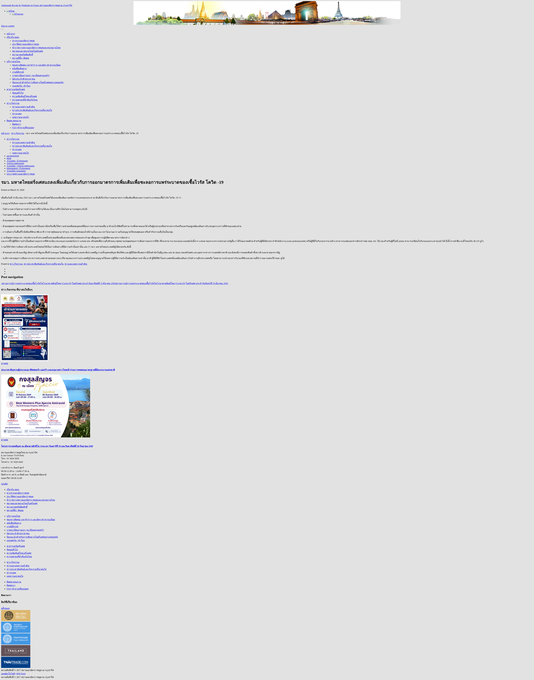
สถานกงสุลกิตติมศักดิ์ (22, 54)
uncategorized (13, 156)
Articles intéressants (15, 163)
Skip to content (7, 26)
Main (9, 158)
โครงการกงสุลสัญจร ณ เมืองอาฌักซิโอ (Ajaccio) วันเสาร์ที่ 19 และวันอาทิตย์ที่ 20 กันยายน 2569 (47, 446)
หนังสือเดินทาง (19, 68)
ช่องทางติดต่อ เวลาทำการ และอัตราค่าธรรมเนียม (36, 65)
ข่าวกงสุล (17, 114)
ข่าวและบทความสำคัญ (23, 107)
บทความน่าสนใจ (20, 117)
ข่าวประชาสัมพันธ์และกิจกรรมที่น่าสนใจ (32, 110)
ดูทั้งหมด (5, 608)
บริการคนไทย (13, 61)
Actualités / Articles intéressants (20, 166)
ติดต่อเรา (16, 124)
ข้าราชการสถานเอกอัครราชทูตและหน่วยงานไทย (36, 47)
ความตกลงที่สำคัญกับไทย (24, 100)
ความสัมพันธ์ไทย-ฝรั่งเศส (24, 96)
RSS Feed (21, 673)
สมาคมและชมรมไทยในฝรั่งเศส (27, 51)
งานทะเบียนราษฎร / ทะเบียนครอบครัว (31, 75)
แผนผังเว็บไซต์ (8, 673)
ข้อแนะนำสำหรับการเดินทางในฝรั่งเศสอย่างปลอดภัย (37, 82)
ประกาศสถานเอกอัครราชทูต (21, 174)
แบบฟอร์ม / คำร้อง (21, 86)
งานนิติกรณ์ (18, 72)
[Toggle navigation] (2, 29)
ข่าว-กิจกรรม (13, 103)
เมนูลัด (4, 484)
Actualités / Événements (17, 161)
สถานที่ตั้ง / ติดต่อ (20, 58)
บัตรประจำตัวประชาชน (23, 79)
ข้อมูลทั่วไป (17, 93)
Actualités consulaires (16, 171)
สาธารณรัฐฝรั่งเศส (16, 89)
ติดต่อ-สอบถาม (14, 120)
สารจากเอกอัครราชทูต (23, 41)
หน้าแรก (11, 34)
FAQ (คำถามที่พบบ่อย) (23, 127)
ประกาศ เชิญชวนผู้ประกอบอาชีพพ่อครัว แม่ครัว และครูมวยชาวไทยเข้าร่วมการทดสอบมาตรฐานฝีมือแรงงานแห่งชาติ (58, 370)
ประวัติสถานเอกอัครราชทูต (25, 44)
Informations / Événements (18, 168)
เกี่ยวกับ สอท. (13, 37)
